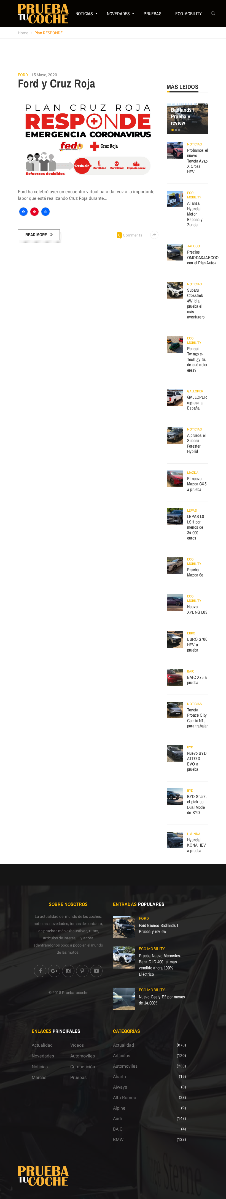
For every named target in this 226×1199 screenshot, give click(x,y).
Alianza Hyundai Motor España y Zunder (195, 214)
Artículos (121, 1055)
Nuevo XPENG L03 (197, 609)
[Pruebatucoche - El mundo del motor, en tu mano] (43, 13)
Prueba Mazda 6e (195, 572)
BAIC (190, 671)
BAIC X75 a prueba (197, 680)
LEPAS (192, 510)
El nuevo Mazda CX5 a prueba (196, 483)
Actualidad (42, 1045)
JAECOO (193, 246)
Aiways (120, 1087)
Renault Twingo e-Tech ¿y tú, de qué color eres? (197, 359)
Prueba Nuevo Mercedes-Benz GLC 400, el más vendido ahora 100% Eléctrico (160, 965)
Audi (117, 1118)
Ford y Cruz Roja (56, 83)
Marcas (39, 1077)
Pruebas (152, 13)
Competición (82, 1067)
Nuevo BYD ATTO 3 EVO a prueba (196, 761)
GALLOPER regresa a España (197, 402)
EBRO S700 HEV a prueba (197, 644)
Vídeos (77, 1045)
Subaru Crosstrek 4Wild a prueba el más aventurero (196, 303)
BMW (118, 1139)
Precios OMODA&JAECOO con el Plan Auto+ (203, 257)
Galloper (195, 391)
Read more (36, 235)
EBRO (191, 633)
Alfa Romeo (124, 1097)
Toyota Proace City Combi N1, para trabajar (197, 718)
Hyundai (194, 833)
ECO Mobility (188, 13)
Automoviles (82, 1056)
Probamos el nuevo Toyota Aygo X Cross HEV (197, 161)
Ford (23, 75)
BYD (190, 747)
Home (23, 33)
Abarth (119, 1076)
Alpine (119, 1108)
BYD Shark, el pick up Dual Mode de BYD (197, 804)
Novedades (118, 13)
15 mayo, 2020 (44, 75)
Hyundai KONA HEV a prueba (196, 845)
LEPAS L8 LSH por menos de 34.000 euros (195, 527)
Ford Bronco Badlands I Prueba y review (184, 112)
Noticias (84, 13)
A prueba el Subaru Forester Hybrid (196, 443)
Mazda (192, 472)
